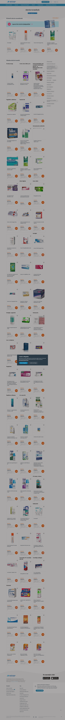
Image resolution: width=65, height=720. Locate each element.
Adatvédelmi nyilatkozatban (23, 360)
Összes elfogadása (23, 362)
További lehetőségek (33, 362)
